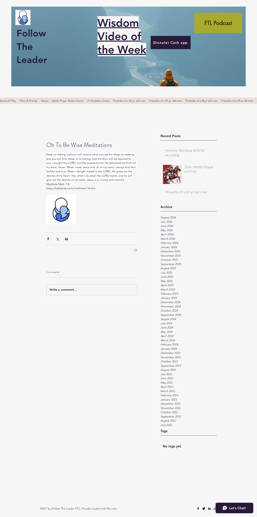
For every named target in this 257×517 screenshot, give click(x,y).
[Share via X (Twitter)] (57, 239)
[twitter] (204, 508)
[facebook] (198, 508)
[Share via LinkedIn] (66, 239)
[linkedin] (209, 508)
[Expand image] (61, 209)
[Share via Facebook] (48, 239)
